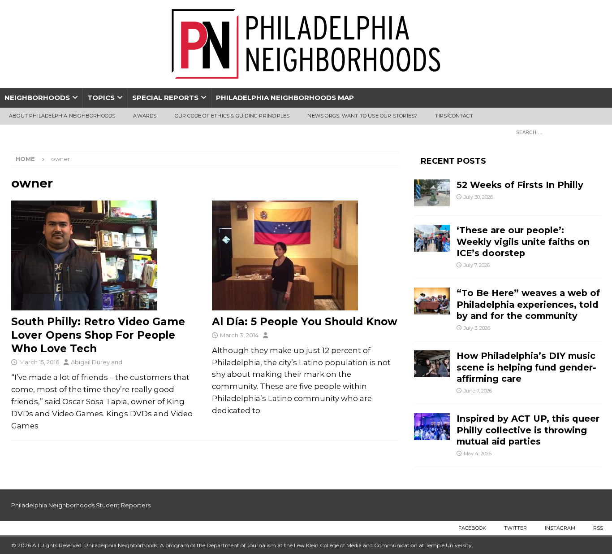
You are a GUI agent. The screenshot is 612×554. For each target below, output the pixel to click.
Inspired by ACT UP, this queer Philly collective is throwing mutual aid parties (528, 430)
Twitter (515, 528)
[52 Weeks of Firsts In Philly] (432, 192)
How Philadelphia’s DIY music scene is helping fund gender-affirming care (526, 367)
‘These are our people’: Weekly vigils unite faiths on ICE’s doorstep (523, 241)
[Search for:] (556, 132)
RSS (598, 528)
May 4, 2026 (477, 453)
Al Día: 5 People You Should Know (304, 321)
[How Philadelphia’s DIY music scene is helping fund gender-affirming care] (432, 363)
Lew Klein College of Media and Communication (356, 545)
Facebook (472, 528)
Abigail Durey (90, 362)
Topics (101, 97)
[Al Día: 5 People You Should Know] (305, 255)
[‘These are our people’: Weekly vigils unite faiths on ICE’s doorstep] (432, 238)
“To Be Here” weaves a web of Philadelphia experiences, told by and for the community (528, 304)
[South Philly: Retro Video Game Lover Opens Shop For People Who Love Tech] (104, 255)
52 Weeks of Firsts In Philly (520, 184)
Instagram (560, 528)
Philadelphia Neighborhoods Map (285, 97)
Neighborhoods (37, 97)
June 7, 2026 (478, 391)
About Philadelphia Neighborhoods (62, 116)
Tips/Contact (454, 116)
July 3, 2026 (477, 328)
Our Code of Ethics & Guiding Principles (232, 116)
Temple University (449, 545)
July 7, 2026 (477, 265)
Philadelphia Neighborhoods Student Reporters (81, 505)
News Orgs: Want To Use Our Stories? (362, 116)
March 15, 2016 (39, 362)
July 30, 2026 (478, 197)
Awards (144, 116)
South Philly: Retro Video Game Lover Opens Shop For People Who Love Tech (98, 335)
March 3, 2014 (239, 335)
